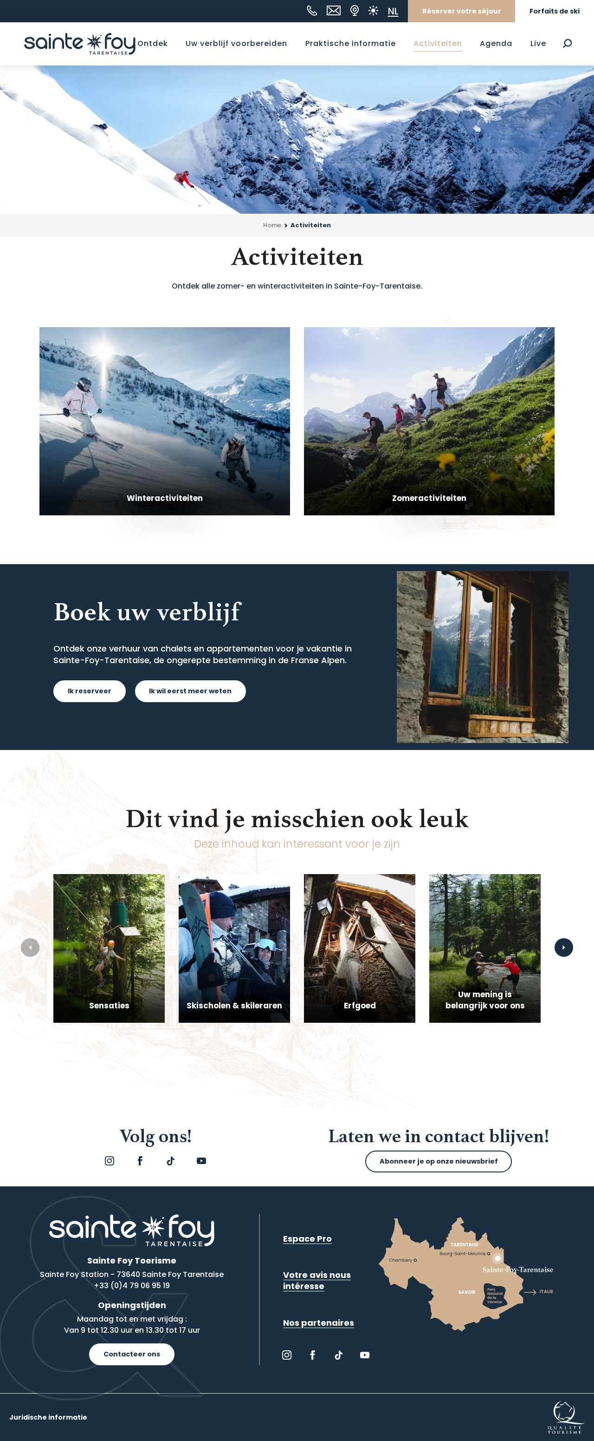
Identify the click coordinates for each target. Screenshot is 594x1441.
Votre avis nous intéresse (317, 1280)
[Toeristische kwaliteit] (566, 1417)
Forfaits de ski (554, 11)
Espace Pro (307, 1238)
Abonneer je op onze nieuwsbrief (439, 1161)
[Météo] (373, 10)
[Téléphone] (312, 10)
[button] (567, 43)
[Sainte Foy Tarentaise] (80, 43)
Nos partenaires (318, 1323)
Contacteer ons (131, 1354)
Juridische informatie (48, 1417)
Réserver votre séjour (461, 11)
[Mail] (334, 10)
